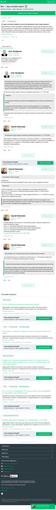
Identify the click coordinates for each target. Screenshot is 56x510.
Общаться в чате (48, 51)
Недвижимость (25, 386)
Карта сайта (4, 490)
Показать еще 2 (28, 155)
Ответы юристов (6, 46)
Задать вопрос (51, 1)
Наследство (8, 299)
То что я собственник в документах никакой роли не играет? (21, 304)
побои (2, 40)
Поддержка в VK (7, 471)
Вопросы (3, 17)
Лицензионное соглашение (7, 487)
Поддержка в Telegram (8, 468)
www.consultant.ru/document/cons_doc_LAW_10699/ (17, 233)
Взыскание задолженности (11, 415)
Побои (8, 17)
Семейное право (25, 326)
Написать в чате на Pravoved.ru (10, 463)
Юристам (4, 453)
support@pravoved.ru (8, 466)
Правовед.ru (5, 446)
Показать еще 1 (28, 285)
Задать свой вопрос (45, 162)
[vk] (2, 494)
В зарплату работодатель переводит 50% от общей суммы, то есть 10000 (24, 420)
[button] (28, 30)
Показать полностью (8, 311)
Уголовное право (9, 355)
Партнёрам (5, 456)
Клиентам (5, 449)
